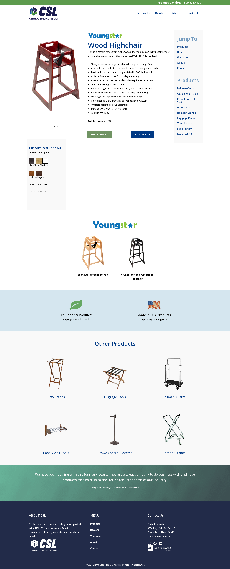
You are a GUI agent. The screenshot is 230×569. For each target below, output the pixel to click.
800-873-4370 (162, 536)
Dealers (181, 52)
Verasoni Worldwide (135, 565)
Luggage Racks (186, 118)
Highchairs (183, 107)
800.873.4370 (192, 2)
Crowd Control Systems (186, 100)
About (181, 62)
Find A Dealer (99, 134)
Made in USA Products (154, 315)
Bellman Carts (185, 88)
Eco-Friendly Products (76, 315)
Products (182, 46)
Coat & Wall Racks (188, 93)
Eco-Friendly (184, 128)
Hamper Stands (186, 113)
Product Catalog (169, 2)
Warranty (183, 57)
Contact (182, 68)
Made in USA (184, 134)
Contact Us (142, 134)
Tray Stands (184, 123)
